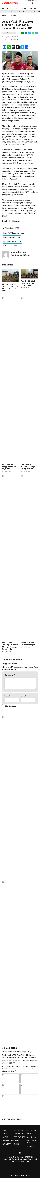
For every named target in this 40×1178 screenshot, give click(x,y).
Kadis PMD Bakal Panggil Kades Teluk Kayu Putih (9, 467)
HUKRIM (5, 8)
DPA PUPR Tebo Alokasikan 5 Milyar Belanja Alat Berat (28, 467)
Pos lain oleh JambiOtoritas (20, 255)
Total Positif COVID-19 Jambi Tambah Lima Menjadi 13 (28, 283)
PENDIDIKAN (18, 1134)
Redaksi (28, 1134)
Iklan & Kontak (31, 1137)
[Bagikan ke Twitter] (29, 33)
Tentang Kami (31, 1130)
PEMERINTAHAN (26, 8)
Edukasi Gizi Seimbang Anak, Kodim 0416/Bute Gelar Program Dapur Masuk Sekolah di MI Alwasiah (19, 1069)
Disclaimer (29, 1146)
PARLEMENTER (19, 1137)
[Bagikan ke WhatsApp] (33, 33)
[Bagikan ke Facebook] (26, 33)
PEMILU (16, 1140)
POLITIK (14, 8)
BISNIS (16, 1144)
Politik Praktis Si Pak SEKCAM (13, 1052)
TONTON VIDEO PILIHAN (13, 1119)
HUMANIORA (6, 1144)
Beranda (5, 15)
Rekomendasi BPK (10, 246)
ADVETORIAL (18, 1130)
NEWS (4, 1130)
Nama (7, 696)
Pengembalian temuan (11, 237)
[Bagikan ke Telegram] (36, 33)
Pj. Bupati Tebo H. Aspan (12, 242)
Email (23, 696)
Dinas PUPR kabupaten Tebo (13, 233)
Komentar (9, 675)
